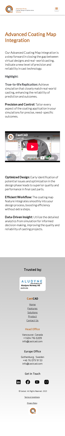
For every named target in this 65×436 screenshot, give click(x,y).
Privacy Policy (32, 403)
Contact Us (32, 320)
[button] (57, 9)
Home (32, 304)
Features (33, 308)
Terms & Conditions (32, 397)
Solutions (33, 312)
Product (32, 316)
